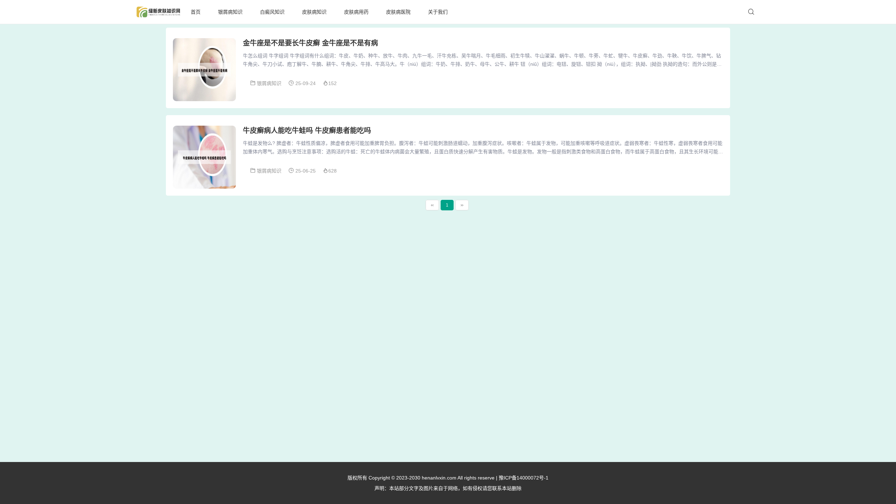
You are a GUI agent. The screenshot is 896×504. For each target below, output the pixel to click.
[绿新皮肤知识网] (158, 12)
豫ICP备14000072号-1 (523, 478)
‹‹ (432, 205)
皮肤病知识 (314, 12)
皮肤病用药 (356, 12)
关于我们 (438, 12)
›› (462, 205)
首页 (196, 12)
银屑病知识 (230, 12)
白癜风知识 (272, 12)
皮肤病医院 (398, 12)
